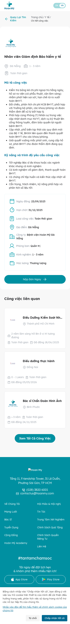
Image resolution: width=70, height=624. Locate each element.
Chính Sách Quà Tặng (50, 527)
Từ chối (33, 618)
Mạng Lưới (10, 511)
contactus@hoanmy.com (37, 493)
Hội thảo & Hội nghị (49, 504)
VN (62, 5)
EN (56, 5)
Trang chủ (37, 17)
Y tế (47, 17)
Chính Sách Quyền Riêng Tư (48, 537)
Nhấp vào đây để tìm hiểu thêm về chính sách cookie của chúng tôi (35, 609)
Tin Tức (41, 511)
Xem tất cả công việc (35, 438)
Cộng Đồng (11, 535)
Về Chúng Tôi (12, 504)
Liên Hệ (41, 546)
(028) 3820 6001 (37, 490)
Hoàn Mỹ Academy (15, 543)
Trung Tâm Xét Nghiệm (50, 519)
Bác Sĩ (8, 519)
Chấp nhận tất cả (54, 618)
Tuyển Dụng (11, 527)
